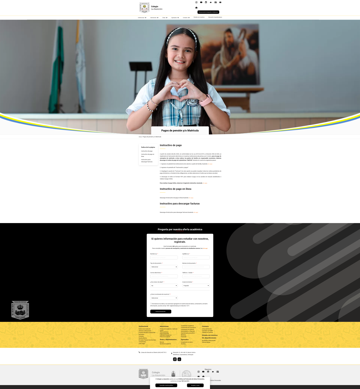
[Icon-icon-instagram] (196, 2)
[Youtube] (201, 2)
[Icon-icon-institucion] (211, 2)
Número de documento (189, 263)
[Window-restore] (206, 2)
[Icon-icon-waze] (179, 359)
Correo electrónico (155, 272)
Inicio (140, 136)
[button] (142, 18)
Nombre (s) (153, 254)
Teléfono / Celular (187, 272)
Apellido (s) (185, 254)
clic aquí (205, 183)
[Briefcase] (196, 8)
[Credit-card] (215, 2)
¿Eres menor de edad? (156, 282)
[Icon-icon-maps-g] (175, 359)
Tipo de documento (156, 263)
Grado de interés (187, 282)
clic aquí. (210, 164)
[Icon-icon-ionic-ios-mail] (220, 2)
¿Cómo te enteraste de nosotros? (160, 294)
